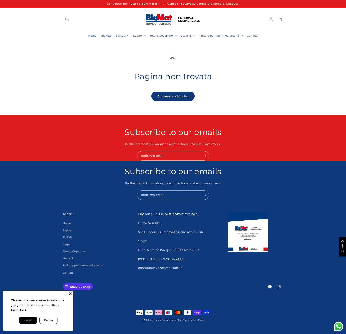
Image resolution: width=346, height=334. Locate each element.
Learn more (18, 309)
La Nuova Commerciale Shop (166, 320)
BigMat (67, 230)
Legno (67, 244)
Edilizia (68, 237)
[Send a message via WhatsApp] (338, 326)
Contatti (68, 272)
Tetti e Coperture (74, 251)
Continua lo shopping (173, 96)
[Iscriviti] (204, 156)
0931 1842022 (149, 259)
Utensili (68, 258)
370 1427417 (173, 259)
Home (67, 223)
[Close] (70, 294)
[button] (67, 19)
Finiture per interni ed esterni (83, 265)
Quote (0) (342, 247)
